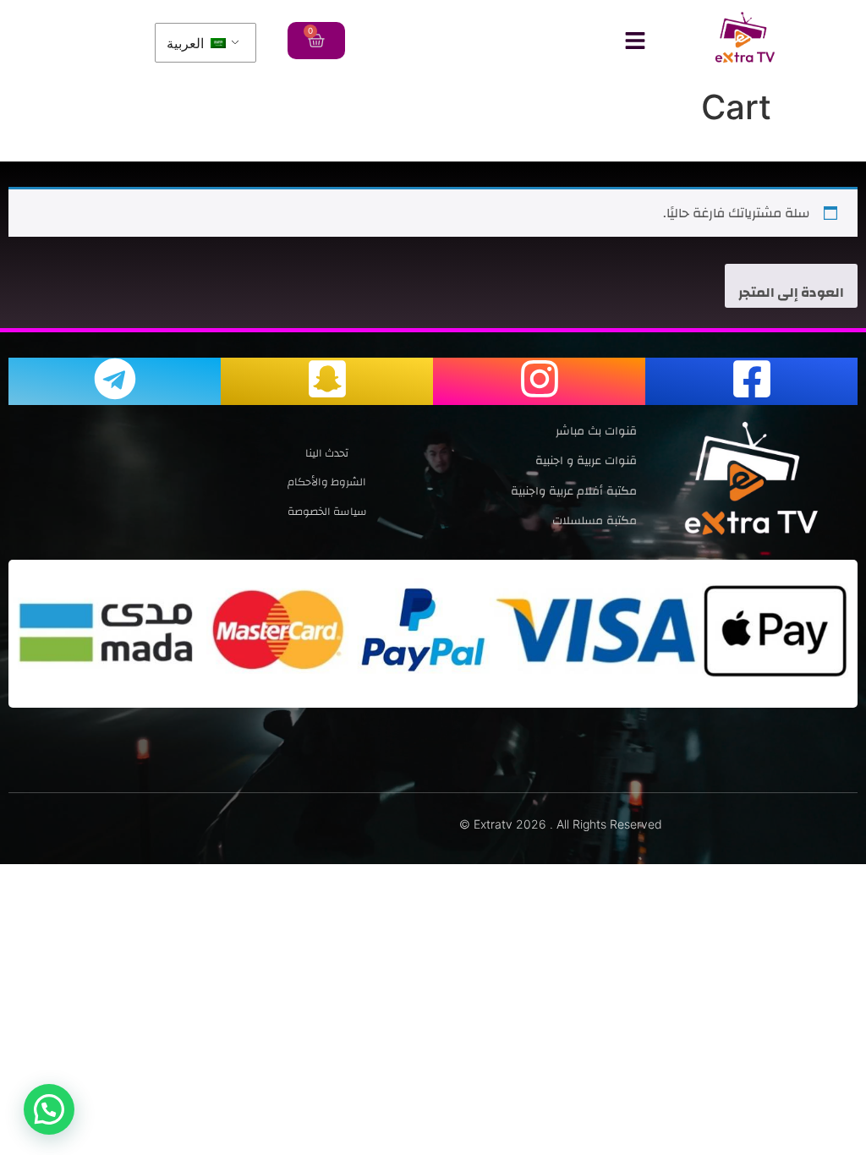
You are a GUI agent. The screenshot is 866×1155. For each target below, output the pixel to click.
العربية (187, 43)
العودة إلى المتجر (791, 292)
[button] (49, 1109)
